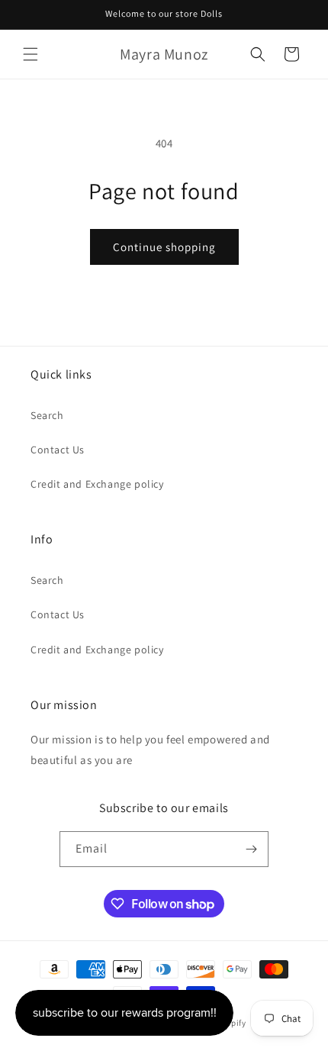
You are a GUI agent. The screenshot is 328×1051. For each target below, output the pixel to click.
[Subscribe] (251, 849)
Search (47, 415)
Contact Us (58, 449)
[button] (30, 54)
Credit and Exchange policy (97, 484)
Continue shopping (164, 247)
